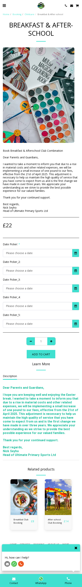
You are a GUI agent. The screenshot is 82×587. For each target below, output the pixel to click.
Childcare (29, 14)
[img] (23, 497)
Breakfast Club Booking (21, 521)
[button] (4, 5)
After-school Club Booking (55, 521)
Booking (17, 14)
